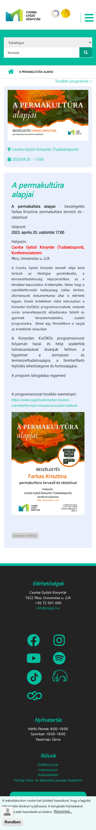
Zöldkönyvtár (48, 764)
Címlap (11, 71)
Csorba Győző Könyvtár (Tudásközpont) (45, 149)
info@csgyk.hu (48, 607)
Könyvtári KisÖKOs (25, 535)
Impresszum (48, 769)
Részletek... (63, 811)
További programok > (73, 81)
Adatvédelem (48, 774)
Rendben (13, 822)
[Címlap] (23, 12)
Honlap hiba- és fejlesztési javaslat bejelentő (48, 780)
